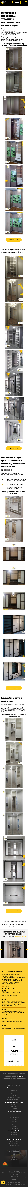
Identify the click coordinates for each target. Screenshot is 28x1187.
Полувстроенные (14, 1092)
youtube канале (20, 936)
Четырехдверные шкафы (14, 1145)
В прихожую (14, 1104)
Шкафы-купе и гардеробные (14, 1099)
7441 (7, 924)
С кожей (14, 1125)
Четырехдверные (14, 1136)
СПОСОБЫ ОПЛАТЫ (14, 1156)
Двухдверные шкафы (14, 1141)
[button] (1, 950)
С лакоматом (14, 1123)
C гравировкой (14, 1128)
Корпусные (14, 1093)
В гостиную (14, 1108)
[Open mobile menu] (26, 2)
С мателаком (14, 1126)
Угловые (14, 1095)
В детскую (14, 1110)
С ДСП (14, 1119)
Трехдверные (14, 1134)
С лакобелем (14, 1121)
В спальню (14, 1106)
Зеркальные (14, 1114)
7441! (20, 1076)
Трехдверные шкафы (14, 1143)
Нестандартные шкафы (14, 1147)
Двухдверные (14, 1132)
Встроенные (14, 1090)
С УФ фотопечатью (14, 1117)
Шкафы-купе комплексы (14, 1097)
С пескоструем (14, 1116)
